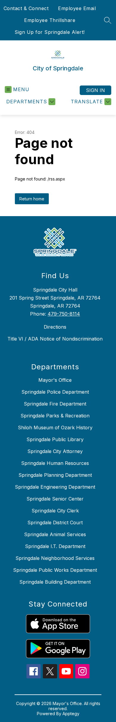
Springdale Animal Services (55, 534)
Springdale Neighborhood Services (55, 558)
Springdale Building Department (55, 582)
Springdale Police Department (55, 392)
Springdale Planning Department (55, 475)
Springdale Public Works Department (55, 570)
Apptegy (70, 713)
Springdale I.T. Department (55, 546)
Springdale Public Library (55, 439)
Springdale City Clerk (55, 511)
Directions (55, 327)
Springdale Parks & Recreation (55, 416)
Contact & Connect (26, 8)
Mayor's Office (55, 380)
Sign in (95, 90)
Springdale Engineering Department (55, 487)
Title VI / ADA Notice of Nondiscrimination (55, 339)
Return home (31, 198)
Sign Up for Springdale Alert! (50, 32)
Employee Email (77, 8)
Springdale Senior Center (55, 499)
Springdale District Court (55, 522)
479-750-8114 (64, 314)
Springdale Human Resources (55, 463)
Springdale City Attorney (55, 451)
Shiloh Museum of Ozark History (55, 427)
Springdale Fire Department (55, 404)
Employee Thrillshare (49, 20)
